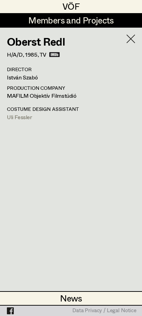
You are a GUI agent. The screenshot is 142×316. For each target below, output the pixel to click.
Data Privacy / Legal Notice (104, 310)
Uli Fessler (19, 117)
